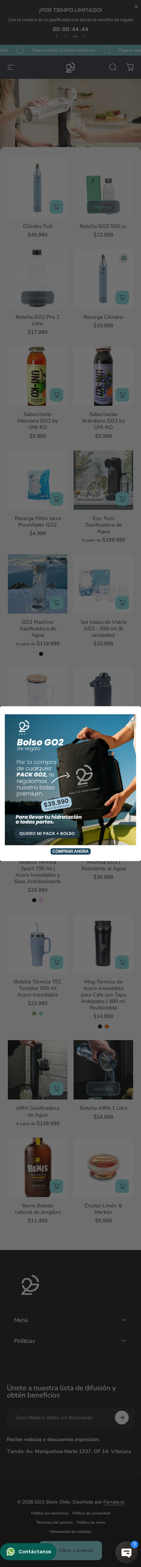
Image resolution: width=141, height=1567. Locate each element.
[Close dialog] (132, 718)
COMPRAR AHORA (70, 851)
